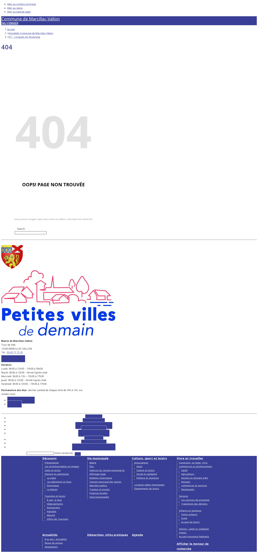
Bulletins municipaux (100, 477)
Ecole (184, 518)
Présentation (52, 462)
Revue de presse (54, 543)
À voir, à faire (54, 500)
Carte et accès (53, 470)
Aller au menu (15, 8)
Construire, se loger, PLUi (193, 462)
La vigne (51, 477)
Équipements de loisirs (146, 488)
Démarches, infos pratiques (107, 535)
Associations (141, 462)
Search (18, 225)
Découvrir (49, 458)
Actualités (49, 535)
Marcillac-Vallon (30, 18)
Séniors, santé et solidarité (194, 528)
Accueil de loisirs (190, 522)
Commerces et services (194, 485)
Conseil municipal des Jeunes (105, 481)
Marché (51, 515)
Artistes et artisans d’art (194, 477)
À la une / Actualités (56, 539)
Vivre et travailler (190, 458)
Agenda (137, 535)
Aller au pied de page (19, 11)
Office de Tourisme (57, 519)
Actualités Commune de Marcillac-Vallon (31, 33)
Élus (91, 466)
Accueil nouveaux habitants (194, 536)
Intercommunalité (99, 497)
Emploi (182, 532)
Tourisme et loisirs (55, 496)
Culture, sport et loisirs (149, 458)
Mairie (92, 462)
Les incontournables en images (62, 466)
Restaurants (53, 507)
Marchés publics (98, 485)
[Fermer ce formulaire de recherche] (78, 454)
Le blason (52, 489)
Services (183, 496)
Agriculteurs (187, 474)
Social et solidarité (146, 474)
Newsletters (51, 546)
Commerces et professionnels (195, 466)
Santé (184, 470)
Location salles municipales (149, 484)
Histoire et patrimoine (57, 474)
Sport (139, 466)
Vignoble (51, 511)
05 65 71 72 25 (15, 352)
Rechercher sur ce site (13, 453)
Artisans (185, 481)
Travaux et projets (99, 489)
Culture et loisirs (145, 470)
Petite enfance (189, 514)
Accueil (11, 29)
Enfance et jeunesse (147, 477)
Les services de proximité (195, 500)
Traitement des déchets (194, 503)
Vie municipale (98, 458)
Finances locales (98, 493)
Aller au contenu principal (21, 4)
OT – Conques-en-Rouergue (24, 37)
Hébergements (55, 503)
